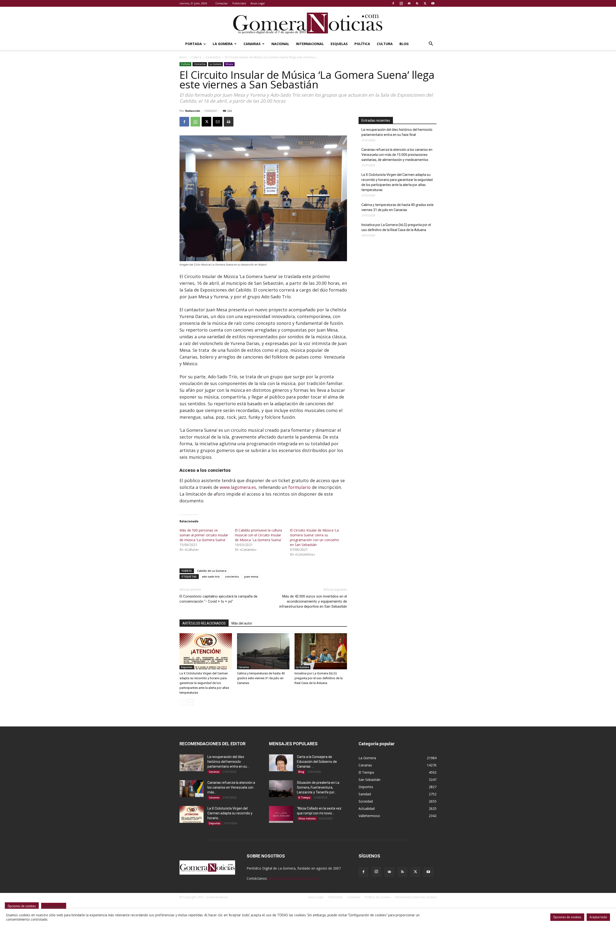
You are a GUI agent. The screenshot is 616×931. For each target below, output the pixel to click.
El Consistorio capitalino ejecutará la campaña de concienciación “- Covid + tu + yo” (218, 599)
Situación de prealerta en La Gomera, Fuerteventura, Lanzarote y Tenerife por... (318, 787)
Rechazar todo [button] (53, 906)
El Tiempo (304, 797)
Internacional (310, 43)
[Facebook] (393, 3)
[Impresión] (228, 121)
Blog (404, 43)
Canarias (252, 43)
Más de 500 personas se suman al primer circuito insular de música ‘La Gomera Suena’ (204, 535)
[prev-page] (183, 702)
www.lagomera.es (238, 487)
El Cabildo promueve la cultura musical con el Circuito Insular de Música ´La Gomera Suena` (258, 535)
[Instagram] (401, 3)
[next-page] (190, 702)
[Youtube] (432, 3)
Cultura (385, 43)
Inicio (183, 57)
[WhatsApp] (195, 121)
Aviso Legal (257, 3)
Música (229, 64)
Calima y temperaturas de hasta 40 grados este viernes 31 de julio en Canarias (261, 678)
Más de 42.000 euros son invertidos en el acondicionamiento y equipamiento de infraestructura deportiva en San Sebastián (313, 601)
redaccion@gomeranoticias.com (293, 878)
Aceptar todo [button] (598, 917)
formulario (299, 487)
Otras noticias (307, 818)
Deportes (186, 667)
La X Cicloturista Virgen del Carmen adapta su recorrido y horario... (229, 813)
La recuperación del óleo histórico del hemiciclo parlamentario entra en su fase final (396, 132)
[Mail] (409, 3)
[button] (430, 44)
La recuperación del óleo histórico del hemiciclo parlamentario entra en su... (228, 761)
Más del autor (241, 623)
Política (362, 43)
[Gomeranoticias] (308, 23)
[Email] (217, 121)
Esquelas (339, 43)
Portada (193, 43)
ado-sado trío (211, 576)
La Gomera (223, 43)
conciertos (232, 576)
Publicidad (239, 3)
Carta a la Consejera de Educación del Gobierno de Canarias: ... (317, 761)
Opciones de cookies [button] (567, 917)
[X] (425, 3)
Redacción (192, 111)
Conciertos (213, 57)
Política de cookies (378, 897)
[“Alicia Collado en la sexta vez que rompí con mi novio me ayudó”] (281, 814)
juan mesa (251, 576)
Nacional (280, 43)
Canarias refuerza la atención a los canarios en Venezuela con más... (231, 787)
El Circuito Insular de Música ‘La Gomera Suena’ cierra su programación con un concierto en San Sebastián (314, 537)
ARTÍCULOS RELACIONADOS (204, 623)
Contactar (221, 3)
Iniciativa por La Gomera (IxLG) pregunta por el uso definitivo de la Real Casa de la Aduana (319, 678)
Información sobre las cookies (415, 897)
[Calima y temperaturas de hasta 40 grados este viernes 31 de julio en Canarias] (263, 651)
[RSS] (417, 3)
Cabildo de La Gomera (211, 570)
